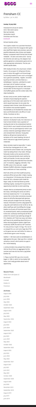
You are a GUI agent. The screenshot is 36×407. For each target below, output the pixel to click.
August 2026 (7, 293)
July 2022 (6, 353)
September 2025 (9, 308)
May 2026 (7, 302)
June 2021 (7, 370)
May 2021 (7, 373)
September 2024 (9, 319)
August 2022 (7, 350)
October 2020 (8, 376)
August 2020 (7, 381)
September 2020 (9, 379)
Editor (7, 17)
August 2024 (7, 322)
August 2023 (7, 333)
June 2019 (7, 398)
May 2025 (7, 316)
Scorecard (7, 39)
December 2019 (8, 387)
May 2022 (7, 359)
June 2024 (7, 327)
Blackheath (7, 277)
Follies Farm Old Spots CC (11, 274)
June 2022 (7, 356)
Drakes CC (7, 283)
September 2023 (9, 330)
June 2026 (7, 299)
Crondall (6, 280)
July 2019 (6, 396)
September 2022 (9, 347)
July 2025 (6, 313)
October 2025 (8, 305)
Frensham (7, 286)
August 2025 (7, 310)
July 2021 (6, 367)
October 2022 (8, 344)
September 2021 (9, 362)
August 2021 (7, 364)
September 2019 (9, 390)
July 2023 (6, 336)
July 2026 (6, 296)
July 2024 (6, 325)
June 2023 (7, 339)
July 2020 (6, 384)
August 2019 (7, 393)
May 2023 (7, 342)
